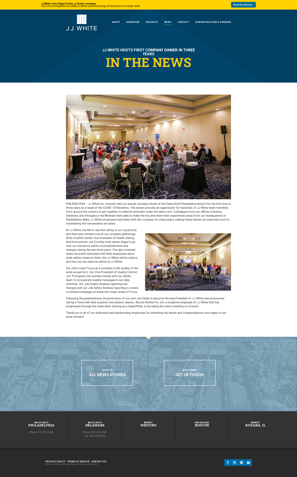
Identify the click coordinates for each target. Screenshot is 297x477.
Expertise (132, 22)
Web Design (84, 464)
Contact (183, 22)
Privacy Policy (55, 461)
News (167, 22)
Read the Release (242, 4)
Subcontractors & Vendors (213, 22)
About (116, 22)
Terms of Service (78, 461)
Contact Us (98, 461)
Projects (152, 22)
